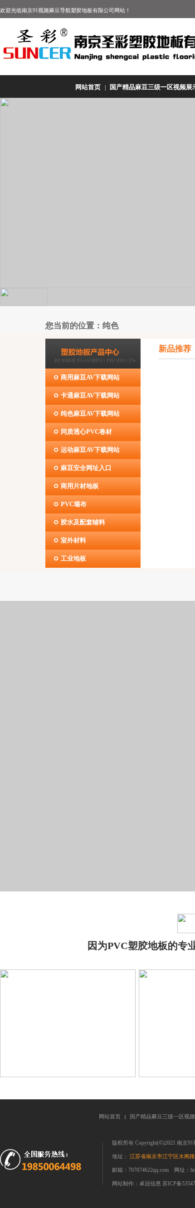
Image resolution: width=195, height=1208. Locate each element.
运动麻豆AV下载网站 (90, 449)
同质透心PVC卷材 (86, 431)
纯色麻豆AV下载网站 (90, 413)
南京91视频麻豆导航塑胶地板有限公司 (68, 10)
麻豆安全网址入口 (86, 468)
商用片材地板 (80, 486)
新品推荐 (175, 348)
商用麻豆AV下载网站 (90, 377)
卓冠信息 (150, 1183)
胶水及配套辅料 (83, 522)
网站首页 (88, 87)
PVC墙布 (74, 504)
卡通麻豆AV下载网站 (90, 395)
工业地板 (73, 558)
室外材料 (73, 540)
